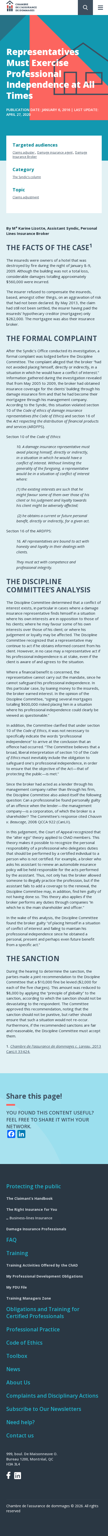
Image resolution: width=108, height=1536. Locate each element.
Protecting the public (33, 1186)
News (13, 1369)
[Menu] (100, 7)
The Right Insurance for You (31, 1209)
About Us (18, 1382)
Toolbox (16, 1355)
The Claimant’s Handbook (29, 1198)
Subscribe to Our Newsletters (43, 1408)
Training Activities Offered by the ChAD (42, 1265)
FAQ (11, 1239)
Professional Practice (33, 1329)
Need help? (20, 1422)
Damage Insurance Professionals (36, 1229)
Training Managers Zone (28, 1298)
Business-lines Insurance (31, 1218)
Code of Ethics (24, 1342)
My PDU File (16, 1287)
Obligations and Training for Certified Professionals (42, 1313)
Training (17, 1253)
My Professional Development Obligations (44, 1276)
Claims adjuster (24, 152)
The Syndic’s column (27, 177)
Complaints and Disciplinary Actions (52, 1395)
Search (85, 7)
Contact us (20, 1435)
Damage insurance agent (55, 152)
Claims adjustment (26, 197)
